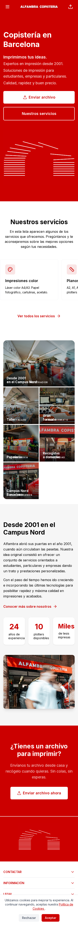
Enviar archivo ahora (42, 793)
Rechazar (29, 918)
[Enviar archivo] (70, 7)
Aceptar (50, 918)
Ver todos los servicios (36, 316)
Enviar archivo (42, 97)
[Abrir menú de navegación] (7, 7)
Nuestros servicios (39, 113)
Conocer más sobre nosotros (27, 606)
